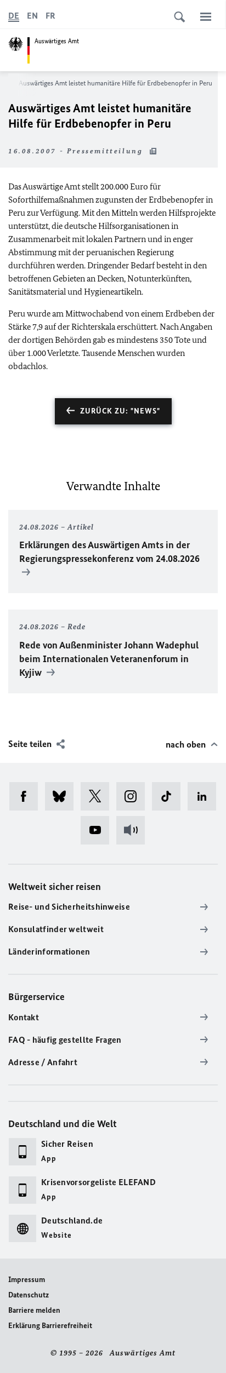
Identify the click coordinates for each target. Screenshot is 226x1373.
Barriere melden (34, 1310)
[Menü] (206, 16)
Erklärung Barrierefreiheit (50, 1325)
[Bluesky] (63, 796)
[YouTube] (98, 830)
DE (13, 15)
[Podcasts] (134, 830)
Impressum (26, 1279)
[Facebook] (27, 796)
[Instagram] (134, 796)
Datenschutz (28, 1295)
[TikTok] (170, 796)
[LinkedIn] (205, 796)
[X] (98, 796)
